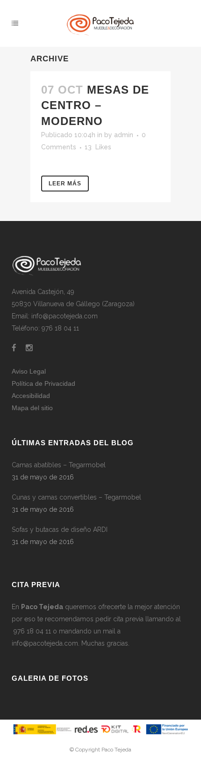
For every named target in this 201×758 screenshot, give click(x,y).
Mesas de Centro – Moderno (95, 105)
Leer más (65, 183)
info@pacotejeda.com (45, 643)
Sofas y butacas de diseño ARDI (60, 529)
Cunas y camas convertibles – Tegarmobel (76, 497)
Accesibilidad (31, 395)
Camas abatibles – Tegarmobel (59, 465)
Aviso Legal (29, 371)
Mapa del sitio (32, 408)
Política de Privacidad (43, 383)
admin (123, 135)
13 (98, 147)
